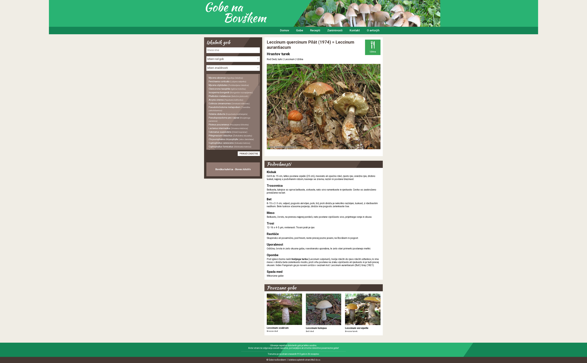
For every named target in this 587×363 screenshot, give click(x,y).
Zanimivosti (335, 30)
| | (284, 59)
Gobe (299, 30)
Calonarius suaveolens (228, 132)
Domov (284, 30)
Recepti (315, 30)
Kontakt (355, 30)
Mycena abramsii (226, 77)
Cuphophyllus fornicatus (230, 146)
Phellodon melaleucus (228, 96)
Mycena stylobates (229, 85)
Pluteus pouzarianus (229, 124)
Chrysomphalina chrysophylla (231, 139)
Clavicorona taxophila (227, 88)
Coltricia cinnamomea (229, 103)
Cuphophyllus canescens (229, 143)
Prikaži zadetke (249, 153)
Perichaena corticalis (227, 81)
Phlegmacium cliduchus (230, 135)
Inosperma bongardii (231, 92)
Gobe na (235, 12)
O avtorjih (373, 30)
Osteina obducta (228, 114)
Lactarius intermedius (228, 128)
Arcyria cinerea (226, 99)
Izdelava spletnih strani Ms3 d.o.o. (304, 360)
